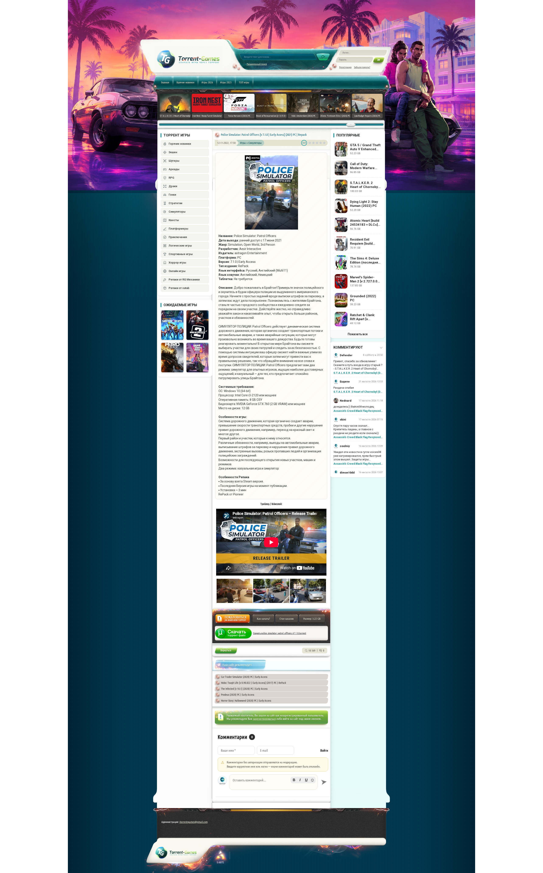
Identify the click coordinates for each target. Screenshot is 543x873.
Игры (243, 142)
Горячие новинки (185, 82)
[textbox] (273, 782)
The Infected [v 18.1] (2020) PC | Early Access (244, 688)
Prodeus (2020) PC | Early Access (237, 694)
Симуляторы (255, 142)
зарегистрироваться (264, 718)
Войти (324, 750)
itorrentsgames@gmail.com (193, 821)
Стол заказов (287, 618)
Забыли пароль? (362, 67)
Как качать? (263, 618)
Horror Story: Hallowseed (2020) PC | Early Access (246, 700)
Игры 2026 (207, 82)
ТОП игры (244, 82)
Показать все (358, 334)
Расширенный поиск (257, 64)
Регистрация (345, 67)
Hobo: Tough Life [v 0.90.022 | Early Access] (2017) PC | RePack (253, 682)
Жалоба (232, 620)
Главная (165, 82)
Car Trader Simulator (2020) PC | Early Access (244, 676)
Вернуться (225, 651)
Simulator (234, 134)
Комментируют (348, 347)
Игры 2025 (226, 82)
